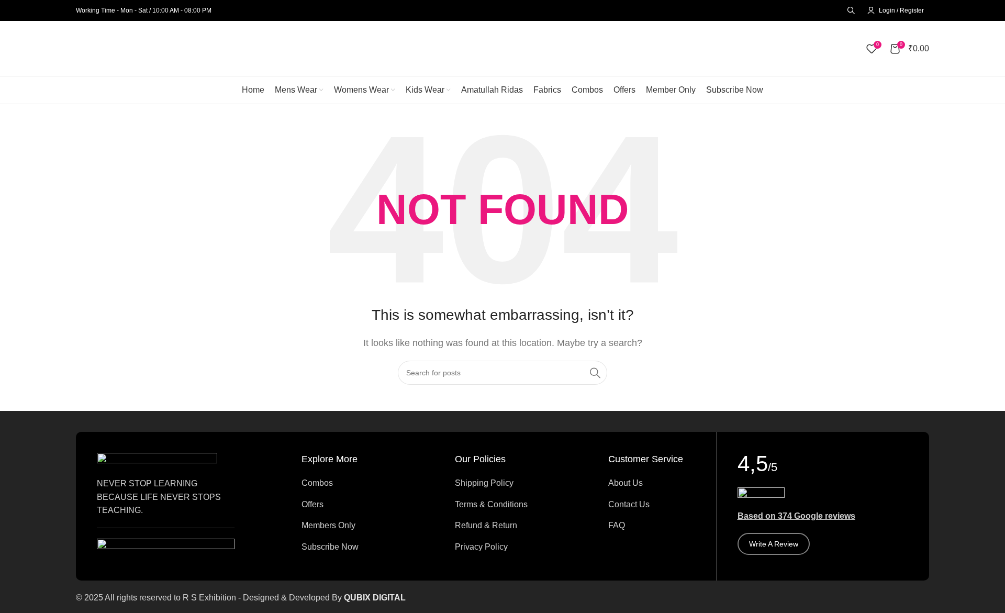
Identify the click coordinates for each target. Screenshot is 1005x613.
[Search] (849, 10)
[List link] (345, 483)
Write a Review (773, 544)
